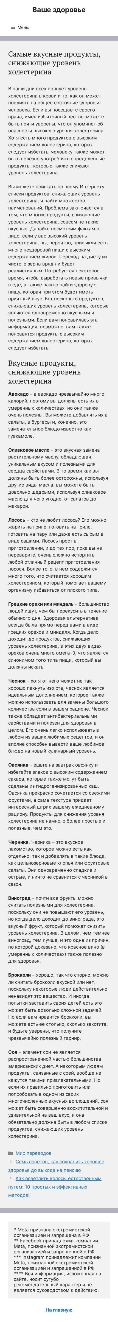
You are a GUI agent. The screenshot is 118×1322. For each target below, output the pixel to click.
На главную (59, 1310)
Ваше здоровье (59, 9)
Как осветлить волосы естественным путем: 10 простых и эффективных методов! (55, 1187)
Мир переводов (34, 1153)
